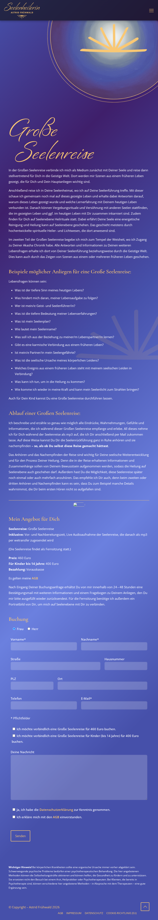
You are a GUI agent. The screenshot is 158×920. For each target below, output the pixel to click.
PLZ (13, 679)
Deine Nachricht (22, 752)
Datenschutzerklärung (56, 810)
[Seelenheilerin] (22, 10)
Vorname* (18, 639)
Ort (60, 679)
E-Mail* (86, 698)
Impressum (73, 913)
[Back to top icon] (145, 906)
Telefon (16, 698)
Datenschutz (94, 913)
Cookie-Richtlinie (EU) (121, 913)
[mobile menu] (151, 10)
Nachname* (90, 639)
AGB (35, 578)
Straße (16, 659)
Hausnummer (114, 659)
